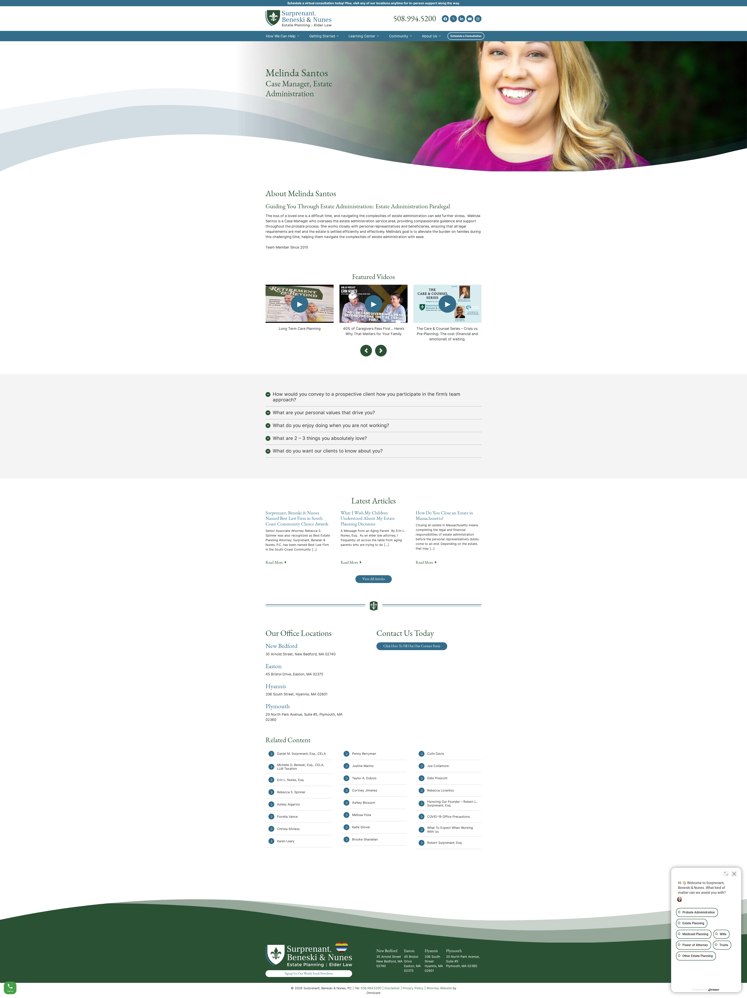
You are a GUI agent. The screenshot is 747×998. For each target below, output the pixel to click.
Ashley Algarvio (288, 804)
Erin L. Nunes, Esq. (290, 780)
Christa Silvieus (288, 829)
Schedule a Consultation (465, 36)
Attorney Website (439, 988)
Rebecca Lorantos (440, 790)
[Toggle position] (726, 874)
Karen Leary (286, 841)
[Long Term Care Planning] (300, 304)
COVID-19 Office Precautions (448, 817)
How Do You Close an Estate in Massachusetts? (444, 515)
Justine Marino (363, 766)
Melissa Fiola (361, 815)
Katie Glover (361, 827)
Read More (276, 562)
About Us (429, 36)
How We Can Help (280, 36)
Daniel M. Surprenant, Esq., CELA (301, 754)
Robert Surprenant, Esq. (444, 843)
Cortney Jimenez (364, 790)
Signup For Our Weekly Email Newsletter (309, 973)
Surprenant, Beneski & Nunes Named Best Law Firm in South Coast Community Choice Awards (297, 518)
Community (398, 36)
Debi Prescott (437, 778)
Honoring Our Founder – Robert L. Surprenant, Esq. (452, 803)
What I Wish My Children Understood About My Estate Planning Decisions (368, 518)
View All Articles (373, 579)
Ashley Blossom (363, 803)
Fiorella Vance (287, 817)
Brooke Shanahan (365, 839)
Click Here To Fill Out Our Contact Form (411, 646)
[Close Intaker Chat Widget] (734, 874)
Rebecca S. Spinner (291, 792)
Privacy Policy (413, 988)
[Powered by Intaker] (714, 990)
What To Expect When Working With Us (450, 829)
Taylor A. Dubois (364, 778)
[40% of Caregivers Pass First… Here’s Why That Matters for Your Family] (373, 304)
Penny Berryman (364, 754)
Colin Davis (435, 754)
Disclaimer (392, 988)
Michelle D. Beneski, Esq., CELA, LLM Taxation (300, 766)
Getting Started (322, 36)
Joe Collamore (438, 766)
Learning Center (362, 36)
